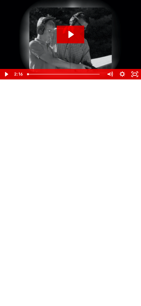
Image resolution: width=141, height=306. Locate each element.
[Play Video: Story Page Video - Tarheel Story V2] (70, 34)
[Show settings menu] (122, 74)
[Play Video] (6, 74)
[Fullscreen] (135, 74)
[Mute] (110, 74)
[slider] (64, 74)
